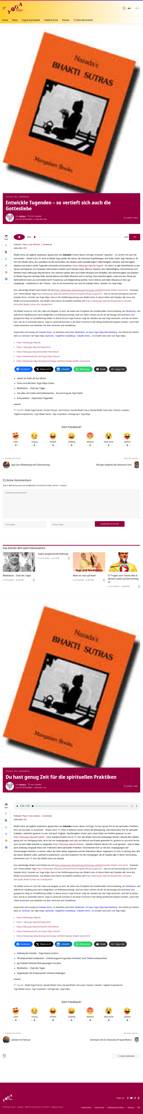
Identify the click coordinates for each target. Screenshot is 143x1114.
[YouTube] (131, 1098)
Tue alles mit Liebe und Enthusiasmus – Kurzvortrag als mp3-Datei (50, 393)
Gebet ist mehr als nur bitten (31, 378)
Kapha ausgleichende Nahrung (53, 553)
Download (47, 244)
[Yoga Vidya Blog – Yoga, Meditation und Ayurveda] (7, 1098)
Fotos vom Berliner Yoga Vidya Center (36, 383)
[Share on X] (6, 252)
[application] (77, 236)
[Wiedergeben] (19, 237)
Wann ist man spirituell (84, 575)
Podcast (9, 197)
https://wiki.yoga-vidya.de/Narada (68, 844)
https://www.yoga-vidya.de (29, 342)
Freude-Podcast (50, 410)
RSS (25, 248)
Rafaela (22, 216)
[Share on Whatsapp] (6, 258)
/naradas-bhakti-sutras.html (91, 290)
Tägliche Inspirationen (23, 414)
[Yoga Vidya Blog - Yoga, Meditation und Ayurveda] (15, 8)
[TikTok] (138, 1098)
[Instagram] (135, 1098)
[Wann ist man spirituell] (89, 562)
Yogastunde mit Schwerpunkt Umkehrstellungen (41, 973)
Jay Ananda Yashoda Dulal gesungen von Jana (39, 963)
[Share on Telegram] (6, 265)
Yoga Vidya (85, 414)
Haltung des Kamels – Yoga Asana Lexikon (37, 953)
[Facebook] (128, 1098)
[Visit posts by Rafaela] (10, 217)
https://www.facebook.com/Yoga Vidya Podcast (38, 356)
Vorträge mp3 (74, 414)
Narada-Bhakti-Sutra (80, 410)
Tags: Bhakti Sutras (42, 414)
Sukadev (125, 410)
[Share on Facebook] (6, 245)
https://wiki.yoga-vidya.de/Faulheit (29, 836)
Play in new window (31, 244)
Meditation (131, 311)
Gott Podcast (64, 410)
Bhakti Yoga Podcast (33, 410)
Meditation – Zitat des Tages (31, 388)
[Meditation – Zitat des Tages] (19, 562)
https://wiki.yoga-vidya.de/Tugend (87, 265)
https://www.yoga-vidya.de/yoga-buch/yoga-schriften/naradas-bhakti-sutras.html (53, 360)
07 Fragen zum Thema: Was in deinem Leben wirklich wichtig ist (123, 578)
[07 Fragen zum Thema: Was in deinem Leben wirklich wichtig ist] (124, 562)
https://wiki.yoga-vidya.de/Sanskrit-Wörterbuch (38, 351)
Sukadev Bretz (45, 332)
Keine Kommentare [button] (127, 1056)
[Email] (6, 272)
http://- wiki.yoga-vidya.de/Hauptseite (34, 347)
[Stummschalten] (134, 237)
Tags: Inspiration (59, 414)
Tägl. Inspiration (21, 197)
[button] (5, 8)
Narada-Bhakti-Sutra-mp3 (101, 410)
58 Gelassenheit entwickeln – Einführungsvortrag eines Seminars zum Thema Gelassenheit (62, 958)
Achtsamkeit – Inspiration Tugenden (35, 398)
